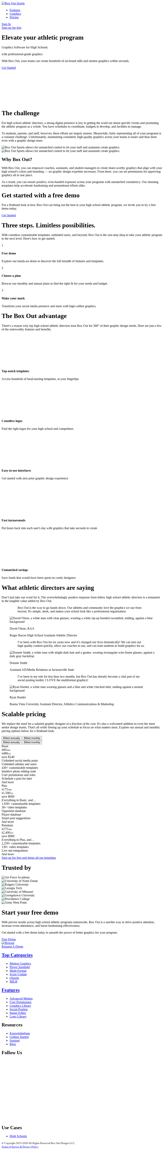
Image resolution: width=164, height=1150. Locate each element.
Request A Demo (12, 946)
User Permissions (20, 1002)
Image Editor (18, 1013)
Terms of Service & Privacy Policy (20, 1146)
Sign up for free (11, 27)
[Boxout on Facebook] (32, 1088)
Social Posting (19, 1009)
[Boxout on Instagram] (32, 1119)
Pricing (14, 17)
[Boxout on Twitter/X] (92, 1088)
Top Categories (17, 955)
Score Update (18, 974)
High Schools (18, 1136)
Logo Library (18, 1016)
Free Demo (9, 939)
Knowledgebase (20, 1033)
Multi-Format (18, 970)
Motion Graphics (20, 963)
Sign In (6, 24)
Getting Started (19, 1037)
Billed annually (11, 738)
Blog (13, 1044)
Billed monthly (32, 738)
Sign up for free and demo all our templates (29, 857)
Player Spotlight (20, 967)
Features (15, 10)
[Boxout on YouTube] (92, 1119)
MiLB (13, 981)
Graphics (15, 13)
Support (15, 1040)
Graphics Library (20, 1005)
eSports (14, 978)
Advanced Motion (21, 998)
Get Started (9, 67)
